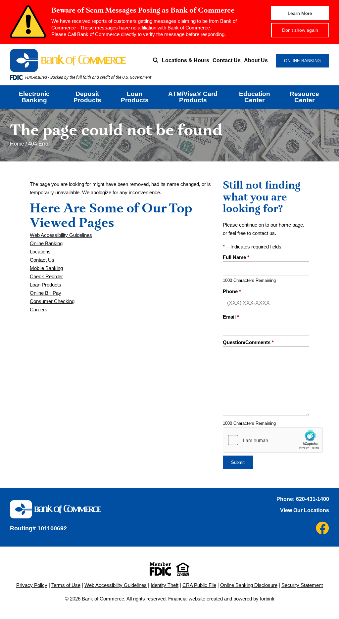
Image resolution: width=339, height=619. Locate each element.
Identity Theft (164, 585)
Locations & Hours (185, 60)
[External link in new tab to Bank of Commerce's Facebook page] (322, 528)
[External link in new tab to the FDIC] (160, 569)
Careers (38, 309)
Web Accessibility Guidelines (61, 235)
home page (291, 225)
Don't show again (300, 30)
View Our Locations (304, 510)
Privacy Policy (31, 585)
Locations (40, 251)
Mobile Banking (46, 268)
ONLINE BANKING (302, 60)
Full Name (236, 257)
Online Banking (46, 243)
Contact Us (227, 60)
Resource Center (304, 97)
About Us (256, 60)
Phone (232, 291)
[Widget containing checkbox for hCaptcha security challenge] (273, 440)
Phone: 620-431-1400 (302, 499)
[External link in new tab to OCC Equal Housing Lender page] (182, 569)
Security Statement (302, 585)
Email (231, 317)
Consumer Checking (52, 301)
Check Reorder (46, 276)
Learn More (300, 13)
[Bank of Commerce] (75, 60)
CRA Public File (199, 585)
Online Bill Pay (45, 293)
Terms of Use (65, 585)
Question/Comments (248, 342)
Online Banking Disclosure (248, 585)
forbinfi (267, 598)
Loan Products (135, 97)
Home (17, 144)
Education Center (254, 97)
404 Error (39, 144)
